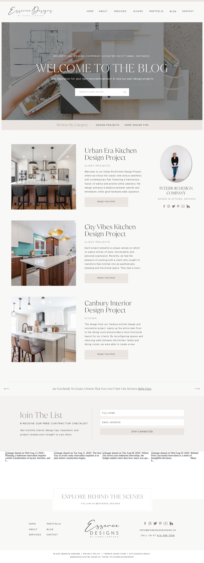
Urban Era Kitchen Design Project (111, 154)
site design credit (140, 554)
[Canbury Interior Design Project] (43, 329)
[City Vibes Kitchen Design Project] (43, 253)
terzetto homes (111, 557)
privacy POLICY (91, 554)
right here (144, 389)
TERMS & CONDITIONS (114, 554)
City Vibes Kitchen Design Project (110, 230)
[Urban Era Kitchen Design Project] (43, 176)
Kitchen (91, 318)
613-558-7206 (166, 535)
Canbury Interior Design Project (108, 306)
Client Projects (97, 166)
